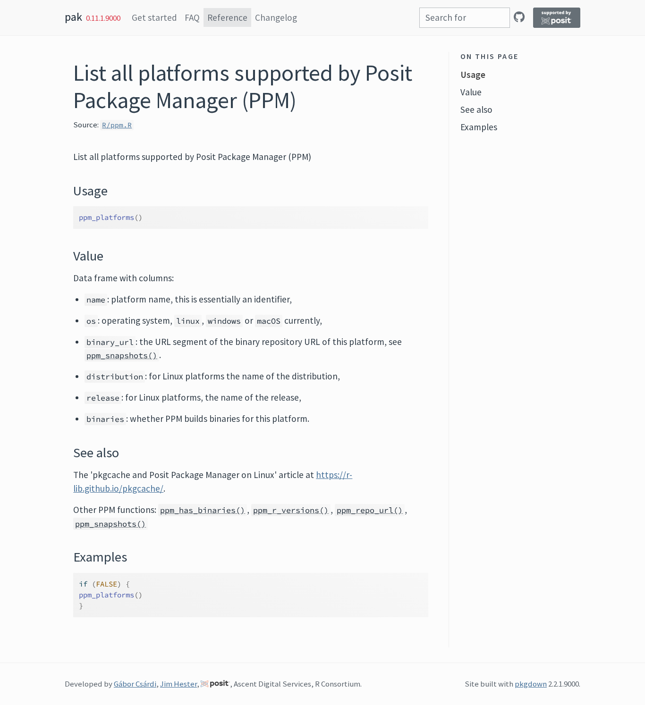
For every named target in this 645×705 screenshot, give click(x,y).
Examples (478, 127)
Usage (472, 74)
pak (73, 16)
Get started (154, 17)
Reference (227, 17)
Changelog (276, 17)
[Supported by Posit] (556, 18)
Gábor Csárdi (135, 684)
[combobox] (464, 18)
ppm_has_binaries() (202, 510)
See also (476, 109)
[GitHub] (519, 17)
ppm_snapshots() (121, 355)
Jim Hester (178, 684)
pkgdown (531, 684)
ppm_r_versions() (291, 510)
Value (471, 92)
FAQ (192, 17)
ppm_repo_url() (370, 510)
